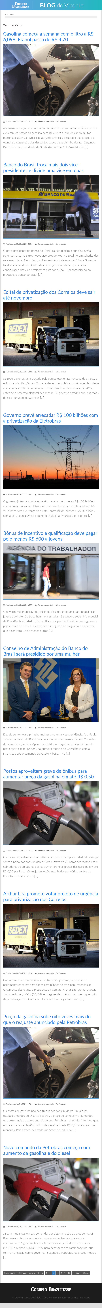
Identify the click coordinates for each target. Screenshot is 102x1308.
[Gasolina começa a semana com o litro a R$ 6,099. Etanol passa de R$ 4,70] (51, 80)
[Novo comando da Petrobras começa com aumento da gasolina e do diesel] (51, 1189)
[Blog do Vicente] (62, 5)
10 (69, 1273)
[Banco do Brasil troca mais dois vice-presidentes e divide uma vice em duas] (51, 207)
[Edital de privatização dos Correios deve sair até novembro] (51, 334)
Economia (62, 121)
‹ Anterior (32, 1273)
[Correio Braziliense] (22, 5)
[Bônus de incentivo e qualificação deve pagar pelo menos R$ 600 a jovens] (51, 571)
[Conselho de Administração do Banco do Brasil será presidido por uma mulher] (51, 690)
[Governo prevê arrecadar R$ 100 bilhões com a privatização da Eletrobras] (51, 457)
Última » (86, 1273)
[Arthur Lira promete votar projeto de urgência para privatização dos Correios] (51, 936)
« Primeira (22, 1273)
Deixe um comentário (45, 121)
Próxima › (76, 1273)
